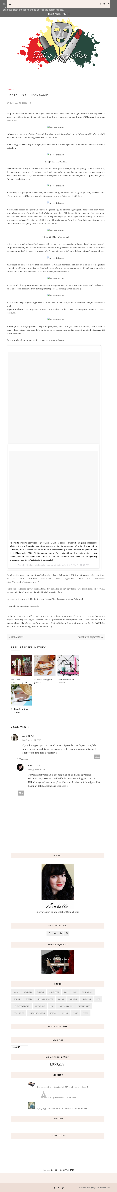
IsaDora (29, 999)
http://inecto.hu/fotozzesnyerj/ (23, 582)
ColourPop (54, 992)
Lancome (73, 999)
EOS (65, 992)
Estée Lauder (87, 992)
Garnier (17, 999)
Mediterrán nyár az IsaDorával (19, 710)
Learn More (54, 14)
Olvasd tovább (57, 964)
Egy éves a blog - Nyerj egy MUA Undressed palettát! (62, 1087)
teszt (75, 1013)
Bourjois (28, 992)
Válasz (97, 757)
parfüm (53, 1013)
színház (65, 1013)
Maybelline (40, 1006)
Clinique (40, 992)
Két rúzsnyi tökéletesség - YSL (20, 681)
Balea (16, 992)
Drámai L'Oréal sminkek (58, 959)
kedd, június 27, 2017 (31, 740)
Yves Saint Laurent (37, 1013)
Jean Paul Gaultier (45, 999)
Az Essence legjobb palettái (43, 681)
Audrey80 (28, 736)
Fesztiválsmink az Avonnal (66, 681)
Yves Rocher (19, 1013)
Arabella (13, 103)
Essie (74, 992)
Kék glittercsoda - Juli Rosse (62, 1097)
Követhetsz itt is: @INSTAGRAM (58, 1170)
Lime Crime (86, 999)
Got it (66, 14)
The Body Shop (84, 1006)
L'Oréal (61, 999)
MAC (98, 999)
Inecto (10, 89)
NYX (51, 1006)
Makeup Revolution (22, 1006)
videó (85, 1013)
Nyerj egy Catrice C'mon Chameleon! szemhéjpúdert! (62, 1108)
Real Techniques (65, 1006)
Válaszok (23, 759)
